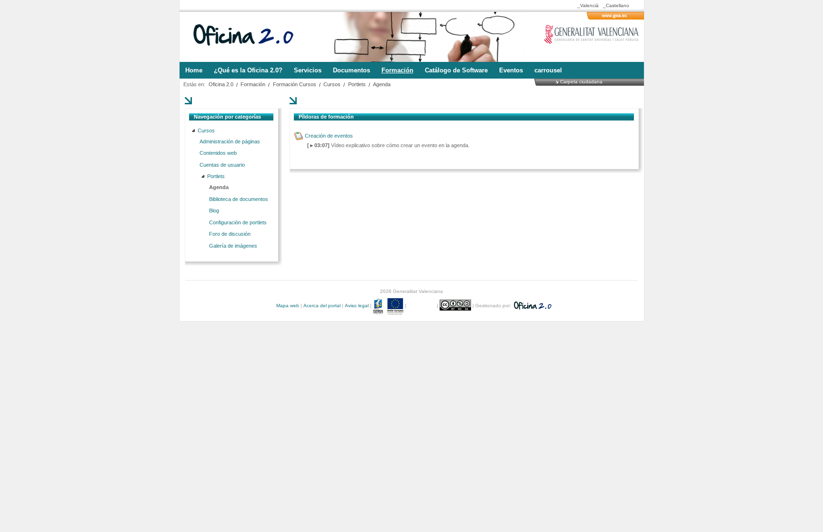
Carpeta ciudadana (581, 81)
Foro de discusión (230, 234)
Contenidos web (218, 153)
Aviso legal (357, 305)
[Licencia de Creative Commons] (456, 305)
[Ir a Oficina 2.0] (249, 37)
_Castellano (616, 5)
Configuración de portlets (238, 222)
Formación (253, 84)
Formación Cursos (294, 84)
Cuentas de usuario (222, 165)
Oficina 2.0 (221, 84)
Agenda (382, 84)
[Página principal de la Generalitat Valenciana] (615, 17)
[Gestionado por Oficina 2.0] (532, 305)
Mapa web (287, 305)
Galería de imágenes (233, 246)
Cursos (332, 84)
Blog (214, 210)
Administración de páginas (230, 141)
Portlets (357, 84)
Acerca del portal (322, 305)
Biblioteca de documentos (238, 199)
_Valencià (588, 5)
